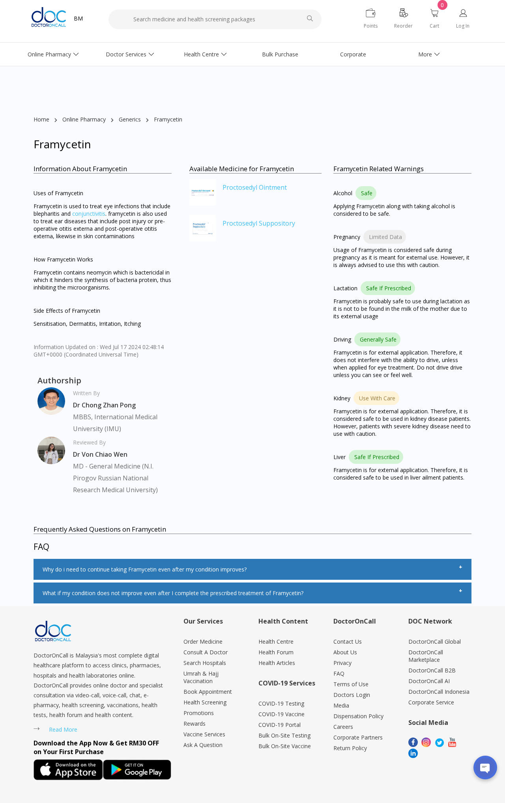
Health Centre (201, 54)
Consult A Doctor (205, 652)
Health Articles (276, 663)
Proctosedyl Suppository (259, 223)
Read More (63, 729)
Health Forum (276, 652)
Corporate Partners (358, 737)
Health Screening (204, 702)
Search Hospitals (204, 663)
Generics (130, 119)
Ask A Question (203, 745)
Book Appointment (207, 691)
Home (41, 119)
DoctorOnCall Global (434, 641)
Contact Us (347, 641)
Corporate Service (431, 702)
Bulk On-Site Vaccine (284, 746)
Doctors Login (351, 694)
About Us (345, 652)
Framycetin (168, 119)
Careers (343, 726)
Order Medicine (203, 641)
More (425, 54)
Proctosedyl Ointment (255, 187)
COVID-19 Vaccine (281, 714)
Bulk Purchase (280, 54)
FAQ (338, 673)
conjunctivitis (88, 213)
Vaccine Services (204, 734)
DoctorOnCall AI (429, 681)
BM (78, 18)
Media (341, 705)
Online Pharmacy (49, 54)
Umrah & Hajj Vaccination (201, 677)
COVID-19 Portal (279, 724)
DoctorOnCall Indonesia (438, 691)
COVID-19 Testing (281, 703)
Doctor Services (126, 54)
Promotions (198, 713)
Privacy (342, 663)
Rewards (194, 723)
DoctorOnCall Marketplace (425, 655)
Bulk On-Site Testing (284, 735)
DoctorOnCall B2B (432, 670)
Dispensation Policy (358, 716)
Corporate (353, 54)
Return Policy (350, 748)
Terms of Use (350, 684)
